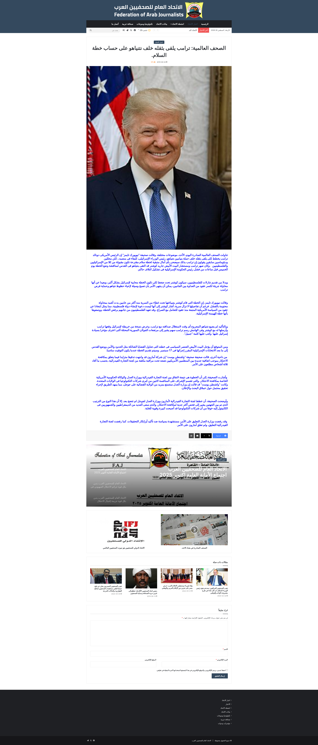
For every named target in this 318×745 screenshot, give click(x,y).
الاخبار (228, 704)
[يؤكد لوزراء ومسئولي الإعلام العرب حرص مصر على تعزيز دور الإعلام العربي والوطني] (177, 575)
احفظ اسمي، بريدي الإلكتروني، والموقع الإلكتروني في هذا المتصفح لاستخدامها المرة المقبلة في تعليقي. (191, 670)
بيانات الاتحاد (161, 24)
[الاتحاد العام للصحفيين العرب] (159, 10)
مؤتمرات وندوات (224, 723)
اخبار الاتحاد (193, 24)
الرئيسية (204, 24)
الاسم (225, 649)
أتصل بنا (115, 24)
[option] (159, 476)
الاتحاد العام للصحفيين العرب (201, 741)
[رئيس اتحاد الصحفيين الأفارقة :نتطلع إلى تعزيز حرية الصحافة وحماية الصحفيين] (141, 578)
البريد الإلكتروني (222, 660)
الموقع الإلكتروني (150, 660)
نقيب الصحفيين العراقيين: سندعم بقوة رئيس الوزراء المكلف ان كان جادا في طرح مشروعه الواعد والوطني (212, 590)
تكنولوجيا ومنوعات (145, 24)
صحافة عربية (127, 24)
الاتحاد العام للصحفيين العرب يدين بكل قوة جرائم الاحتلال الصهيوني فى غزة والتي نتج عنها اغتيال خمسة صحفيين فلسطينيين (188, 475)
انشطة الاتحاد (178, 24)
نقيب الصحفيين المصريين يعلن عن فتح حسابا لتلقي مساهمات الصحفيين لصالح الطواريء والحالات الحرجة (108, 588)
